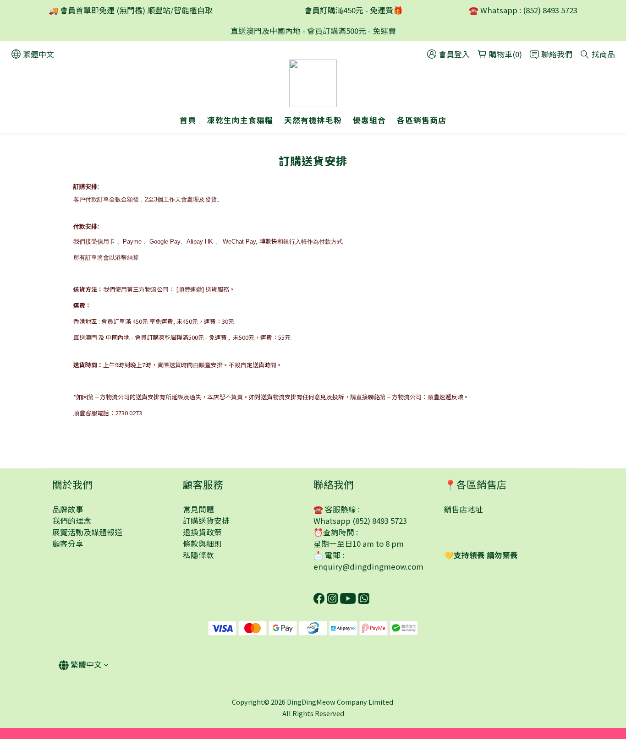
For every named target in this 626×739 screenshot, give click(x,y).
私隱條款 (198, 554)
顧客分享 (67, 543)
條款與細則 (202, 543)
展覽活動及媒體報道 (87, 532)
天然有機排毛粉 (313, 119)
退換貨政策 (202, 532)
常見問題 (198, 509)
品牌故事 (67, 509)
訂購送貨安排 (206, 520)
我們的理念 (71, 520)
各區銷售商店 (421, 119)
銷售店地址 (463, 509)
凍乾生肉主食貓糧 (240, 119)
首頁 (188, 119)
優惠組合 (369, 119)
